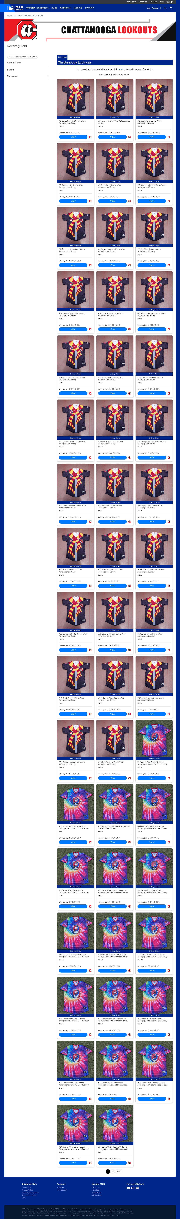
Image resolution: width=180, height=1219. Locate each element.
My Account (61, 1190)
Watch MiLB (96, 1193)
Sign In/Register (152, 8)
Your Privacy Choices (30, 1193)
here (120, 69)
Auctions (78, 8)
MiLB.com (153, 2)
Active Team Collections (37, 8)
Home (9, 15)
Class (54, 8)
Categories (65, 8)
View (73, 137)
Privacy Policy (27, 1190)
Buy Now (89, 8)
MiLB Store (96, 1190)
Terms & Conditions (29, 1195)
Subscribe (143, 2)
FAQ (24, 1198)
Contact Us (26, 1187)
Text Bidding (131, 2)
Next (119, 1171)
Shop (162, 2)
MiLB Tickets (97, 1195)
